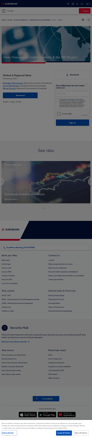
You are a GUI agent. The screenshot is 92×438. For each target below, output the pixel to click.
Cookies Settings (8, 433)
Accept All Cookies (63, 433)
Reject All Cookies (81, 433)
